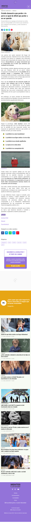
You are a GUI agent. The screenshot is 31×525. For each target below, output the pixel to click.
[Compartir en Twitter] (4, 30)
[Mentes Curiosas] (12, 489)
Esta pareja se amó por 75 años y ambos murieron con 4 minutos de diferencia (15, 428)
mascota (19, 242)
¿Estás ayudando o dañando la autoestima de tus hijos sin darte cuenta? (15, 355)
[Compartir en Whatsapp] (7, 30)
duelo (9, 242)
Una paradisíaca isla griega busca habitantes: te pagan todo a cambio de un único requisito (14, 450)
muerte (24, 242)
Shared (3, 221)
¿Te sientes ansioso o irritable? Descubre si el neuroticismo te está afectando (12, 378)
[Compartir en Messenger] (9, 30)
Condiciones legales (15, 507)
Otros (15, 500)
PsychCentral (5, 224)
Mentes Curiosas (6, 10)
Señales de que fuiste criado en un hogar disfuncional (14, 334)
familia (14, 242)
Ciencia (14, 10)
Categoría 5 (4, 242)
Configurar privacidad (16, 509)
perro (3, 244)
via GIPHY (4, 168)
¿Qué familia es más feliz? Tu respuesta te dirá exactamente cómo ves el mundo (12, 406)
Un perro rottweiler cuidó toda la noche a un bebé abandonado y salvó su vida (13, 472)
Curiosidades (5, 403)
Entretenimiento (15, 495)
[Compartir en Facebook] (2, 30)
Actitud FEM (4, 218)
